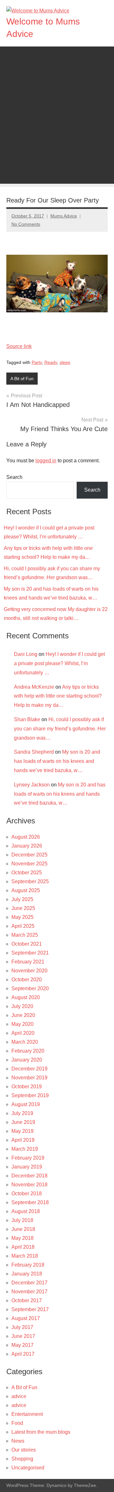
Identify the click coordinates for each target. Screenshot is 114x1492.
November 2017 (29, 1291)
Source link (19, 346)
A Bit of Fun (22, 378)
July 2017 (22, 1327)
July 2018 (22, 1220)
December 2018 (29, 1175)
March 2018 (24, 1256)
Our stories (23, 1450)
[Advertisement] (57, 126)
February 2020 (27, 1051)
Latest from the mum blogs (40, 1432)
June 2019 (23, 1122)
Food (17, 1423)
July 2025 (22, 899)
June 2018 (23, 1229)
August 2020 (25, 997)
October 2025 (26, 872)
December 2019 (29, 1068)
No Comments (25, 224)
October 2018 (26, 1193)
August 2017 (25, 1318)
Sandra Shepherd (34, 752)
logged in (45, 460)
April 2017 (23, 1354)
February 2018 (27, 1265)
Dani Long (25, 654)
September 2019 (30, 1095)
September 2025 (30, 881)
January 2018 (26, 1273)
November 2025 (29, 863)
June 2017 (23, 1336)
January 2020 (26, 1059)
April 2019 (23, 1140)
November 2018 (29, 1184)
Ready (50, 362)
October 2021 (26, 944)
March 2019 (24, 1149)
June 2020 (23, 1015)
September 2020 (30, 988)
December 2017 (29, 1282)
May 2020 (22, 1024)
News (17, 1441)
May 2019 (22, 1131)
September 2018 (30, 1202)
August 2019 (25, 1104)
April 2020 (23, 1033)
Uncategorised (27, 1467)
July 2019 (22, 1113)
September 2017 (30, 1309)
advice (18, 1396)
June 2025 (23, 908)
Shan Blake (27, 719)
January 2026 (26, 846)
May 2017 (22, 1345)
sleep (65, 362)
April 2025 (23, 926)
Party (37, 362)
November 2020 (29, 970)
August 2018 (25, 1211)
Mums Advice (63, 215)
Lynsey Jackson (32, 784)
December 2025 (29, 854)
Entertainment (27, 1414)
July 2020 (22, 1006)
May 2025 (22, 917)
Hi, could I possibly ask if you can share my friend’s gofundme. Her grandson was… (60, 729)
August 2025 (25, 890)
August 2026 (25, 837)
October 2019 (26, 1086)
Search (14, 477)
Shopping (22, 1458)
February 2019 (27, 1158)
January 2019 (26, 1166)
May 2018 (22, 1238)
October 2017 (26, 1300)
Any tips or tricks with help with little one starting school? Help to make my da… (58, 696)
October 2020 (26, 979)
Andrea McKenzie (34, 687)
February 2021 (27, 961)
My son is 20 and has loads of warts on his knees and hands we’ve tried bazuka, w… (57, 761)
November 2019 (29, 1077)
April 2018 (23, 1247)
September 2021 (30, 953)
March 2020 (24, 1042)
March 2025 (24, 935)
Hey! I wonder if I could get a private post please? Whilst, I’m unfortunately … (59, 663)
